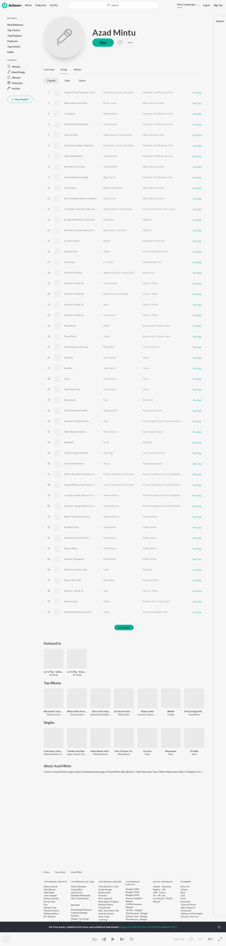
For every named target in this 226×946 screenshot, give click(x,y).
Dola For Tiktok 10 (73, 304)
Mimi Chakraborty (80, 898)
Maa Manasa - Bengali (136, 919)
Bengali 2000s (132, 895)
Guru (66, 378)
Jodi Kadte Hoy (72, 389)
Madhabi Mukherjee (80, 895)
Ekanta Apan (104, 892)
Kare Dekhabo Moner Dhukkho (80, 198)
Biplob (106, 188)
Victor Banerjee (78, 886)
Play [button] (103, 43)
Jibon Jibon (70, 188)
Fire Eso (147, 751)
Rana (105, 400)
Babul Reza (108, 219)
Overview (49, 69)
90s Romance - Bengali (137, 913)
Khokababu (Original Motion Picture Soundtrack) (108, 904)
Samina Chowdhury (124, 92)
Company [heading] (186, 882)
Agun (105, 304)
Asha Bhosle (49, 889)
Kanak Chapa (126, 209)
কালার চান (170, 711)
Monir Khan (108, 92)
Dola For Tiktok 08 (73, 294)
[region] (124, 872)
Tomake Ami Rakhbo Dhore (77, 751)
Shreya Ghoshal (51, 898)
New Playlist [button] (21, 99)
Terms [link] (184, 904)
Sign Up (218, 5)
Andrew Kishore (111, 209)
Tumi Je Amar (71, 135)
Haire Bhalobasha (73, 156)
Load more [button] (124, 627)
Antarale (102, 895)
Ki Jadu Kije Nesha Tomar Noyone (81, 219)
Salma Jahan (109, 315)
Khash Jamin (147, 711)
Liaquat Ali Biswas (129, 272)
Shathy (106, 241)
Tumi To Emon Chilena (124, 751)
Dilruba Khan (109, 198)
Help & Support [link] (188, 907)
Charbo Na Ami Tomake (76, 177)
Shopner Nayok (150, 516)
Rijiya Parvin (109, 177)
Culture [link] (184, 889)
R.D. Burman (50, 916)
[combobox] (113, 5)
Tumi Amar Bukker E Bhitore (78, 145)
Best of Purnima (100, 711)
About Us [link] (185, 886)
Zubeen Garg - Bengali (136, 916)
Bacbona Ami (71, 601)
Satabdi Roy (77, 889)
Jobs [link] (183, 895)
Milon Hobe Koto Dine (75, 103)
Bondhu (68, 368)
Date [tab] (67, 80)
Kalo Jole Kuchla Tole (108, 910)
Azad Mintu (114, 32)
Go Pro (54, 5)
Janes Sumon (109, 357)
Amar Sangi (103, 916)
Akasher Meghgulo (74, 559)
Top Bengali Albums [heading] (109, 882)
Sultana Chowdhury (124, 145)
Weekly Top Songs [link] (80, 919)
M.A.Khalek (122, 294)
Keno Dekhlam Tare (152, 262)
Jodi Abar (103, 919)
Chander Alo (70, 251)
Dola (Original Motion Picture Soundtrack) (163, 421)
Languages (186, 4)
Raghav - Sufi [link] (159, 889)
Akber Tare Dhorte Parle (77, 516)
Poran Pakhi (70, 336)
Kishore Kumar (51, 886)
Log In (206, 5)
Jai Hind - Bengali (134, 910)
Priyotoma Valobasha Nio (155, 251)
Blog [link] (183, 892)
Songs (64, 69)
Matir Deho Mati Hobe (76, 410)
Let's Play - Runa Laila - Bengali (77, 671)
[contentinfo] (123, 906)
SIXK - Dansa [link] (159, 892)
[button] (187, 5)
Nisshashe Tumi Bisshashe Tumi (158, 92)
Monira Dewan (110, 431)
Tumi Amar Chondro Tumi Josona (81, 209)
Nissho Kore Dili (72, 580)
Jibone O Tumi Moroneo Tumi (79, 92)
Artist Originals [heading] (163, 882)
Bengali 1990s (132, 892)
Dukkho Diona (71, 527)
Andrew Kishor (110, 113)
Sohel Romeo (109, 527)
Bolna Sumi (70, 325)
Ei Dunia (68, 357)
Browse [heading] (75, 905)
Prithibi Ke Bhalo (73, 272)
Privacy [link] (192, 904)
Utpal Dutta (76, 892)
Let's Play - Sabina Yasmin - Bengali (54, 671)
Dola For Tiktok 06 (73, 283)
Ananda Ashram (106, 913)
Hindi (179, 7)
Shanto (106, 463)
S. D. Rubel (108, 262)
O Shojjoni (69, 113)
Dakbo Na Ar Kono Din (154, 241)
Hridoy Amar (149, 272)
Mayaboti (69, 442)
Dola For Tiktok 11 (73, 590)
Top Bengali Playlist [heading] (133, 883)
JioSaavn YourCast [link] (190, 916)
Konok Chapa (109, 103)
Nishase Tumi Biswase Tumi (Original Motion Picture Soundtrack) (174, 474)
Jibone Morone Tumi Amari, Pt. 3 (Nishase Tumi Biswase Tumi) (96, 484)
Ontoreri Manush (151, 347)
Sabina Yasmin (110, 124)
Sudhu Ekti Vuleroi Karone (77, 612)
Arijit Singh (49, 892)
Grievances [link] (186, 910)
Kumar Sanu (49, 901)
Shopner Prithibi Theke (76, 421)
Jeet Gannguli (50, 895)
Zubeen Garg (50, 907)
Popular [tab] (51, 80)
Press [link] (183, 898)
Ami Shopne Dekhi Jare (76, 347)
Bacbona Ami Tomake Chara (156, 325)
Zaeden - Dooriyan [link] (162, 886)
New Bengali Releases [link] (81, 909)
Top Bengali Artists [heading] (55, 882)
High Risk (147, 219)
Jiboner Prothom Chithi (76, 537)
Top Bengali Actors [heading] (82, 882)
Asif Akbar (121, 230)
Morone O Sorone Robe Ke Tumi (81, 230)
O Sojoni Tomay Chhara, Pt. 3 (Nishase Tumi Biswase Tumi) (94, 506)
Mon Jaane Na (105, 898)
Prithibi (194, 751)
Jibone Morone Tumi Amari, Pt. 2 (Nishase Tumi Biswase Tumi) (96, 474)
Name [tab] (82, 80)
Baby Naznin (109, 230)
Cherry (146, 357)
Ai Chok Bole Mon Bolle (76, 124)
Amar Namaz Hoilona (75, 431)
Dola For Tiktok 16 (73, 315)
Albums (78, 69)
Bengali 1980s (132, 889)
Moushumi (69, 400)
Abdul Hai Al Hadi (111, 272)
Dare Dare (69, 262)
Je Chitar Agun (72, 241)
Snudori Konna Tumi (152, 410)
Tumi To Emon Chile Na (76, 453)
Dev (46, 904)
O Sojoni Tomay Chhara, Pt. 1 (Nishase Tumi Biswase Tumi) (94, 495)
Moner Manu (70, 548)
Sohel (106, 442)
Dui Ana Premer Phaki (124, 711)
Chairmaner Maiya (73, 463)
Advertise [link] (185, 901)
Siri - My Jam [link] (159, 895)
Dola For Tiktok (150, 283)
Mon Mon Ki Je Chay (74, 166)
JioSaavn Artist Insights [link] (192, 913)
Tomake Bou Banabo (153, 463)
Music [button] (28, 5)
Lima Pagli (108, 453)
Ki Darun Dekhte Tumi (75, 569)
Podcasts (41, 5)
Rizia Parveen (109, 294)
